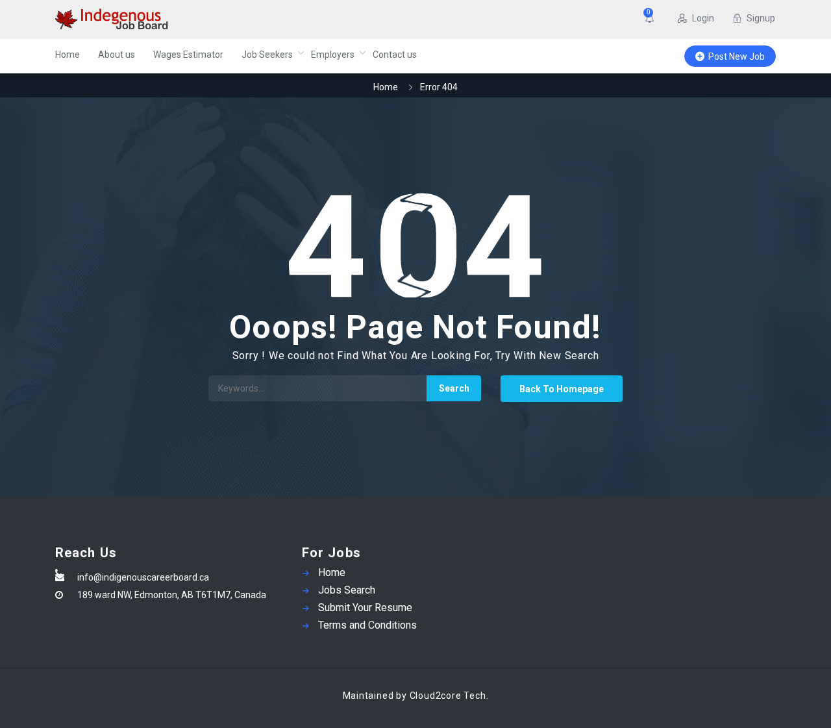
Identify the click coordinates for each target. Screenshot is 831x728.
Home (67, 54)
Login (703, 18)
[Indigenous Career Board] (181, 19)
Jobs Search (346, 590)
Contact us (395, 54)
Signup (761, 18)
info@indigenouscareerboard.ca (143, 577)
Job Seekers (267, 54)
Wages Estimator (188, 54)
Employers (332, 54)
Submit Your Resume (365, 607)
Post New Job (736, 56)
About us (116, 54)
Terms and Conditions (367, 625)
